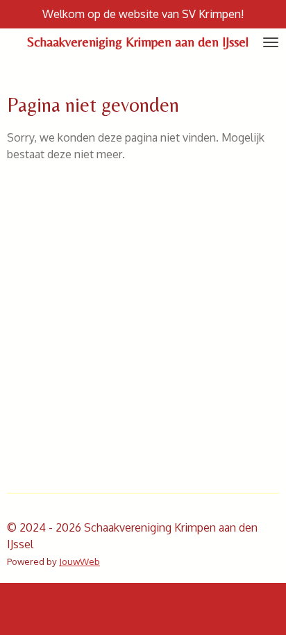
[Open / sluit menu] (270, 42)
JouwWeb (79, 561)
